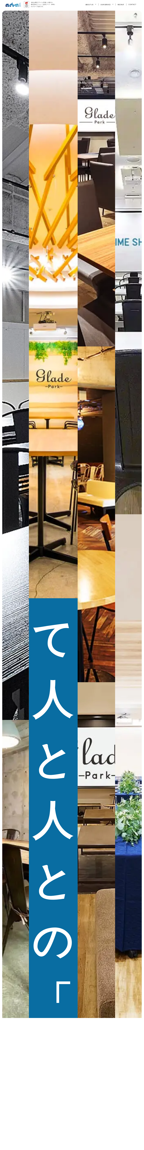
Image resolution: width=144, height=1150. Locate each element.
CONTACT (132, 4)
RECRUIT (121, 4)
